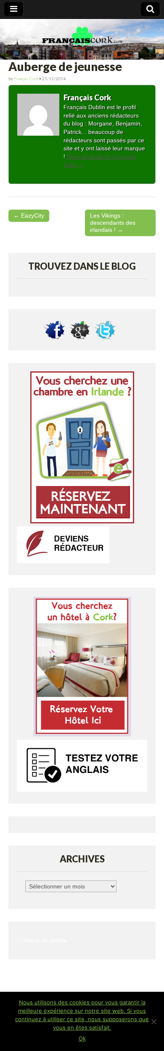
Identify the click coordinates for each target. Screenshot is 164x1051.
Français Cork (26, 78)
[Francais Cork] (82, 39)
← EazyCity (28, 215)
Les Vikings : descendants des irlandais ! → (112, 222)
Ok (82, 1038)
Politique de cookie (42, 940)
